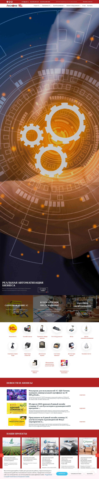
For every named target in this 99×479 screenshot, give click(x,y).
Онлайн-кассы (27, 336)
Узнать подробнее (43, 290)
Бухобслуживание (58, 5)
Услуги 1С (36, 5)
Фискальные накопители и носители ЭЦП (49, 364)
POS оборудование (56, 336)
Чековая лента (86, 354)
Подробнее (16, 311)
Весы (71, 336)
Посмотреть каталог (82, 313)
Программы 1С (46, 5)
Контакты (89, 5)
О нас (84, 5)
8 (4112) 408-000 (45, 1)
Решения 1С (12, 336)
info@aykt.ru (25, 1)
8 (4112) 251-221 (34, 1)
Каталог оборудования (73, 5)
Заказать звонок (87, 1)
